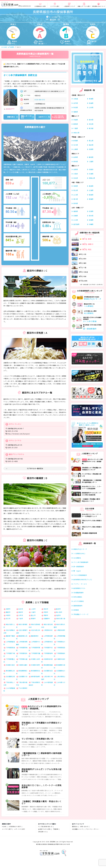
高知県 (75, 203)
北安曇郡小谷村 (21, 677)
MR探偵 (76, 610)
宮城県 (91, 103)
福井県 (91, 145)
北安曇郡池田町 (47, 672)
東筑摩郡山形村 (9, 672)
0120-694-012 (40, 100)
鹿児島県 (76, 224)
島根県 (91, 186)
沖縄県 (91, 224)
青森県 (91, 99)
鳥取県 (75, 186)
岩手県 (75, 103)
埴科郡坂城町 (35, 676)
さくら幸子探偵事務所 (20, 75)
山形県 (91, 107)
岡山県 (75, 190)
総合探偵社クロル (79, 588)
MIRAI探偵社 (77, 597)
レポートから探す (19, 829)
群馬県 (75, 124)
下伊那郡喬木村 (59, 654)
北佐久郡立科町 (34, 631)
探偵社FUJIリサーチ (80, 549)
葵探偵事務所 (77, 606)
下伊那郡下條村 (9, 654)
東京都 (91, 128)
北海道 (75, 99)
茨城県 (75, 120)
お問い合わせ (84, 826)
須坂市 (20, 612)
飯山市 (33, 615)
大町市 (20, 615)
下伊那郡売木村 (21, 654)
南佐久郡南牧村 (21, 625)
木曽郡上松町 (35, 659)
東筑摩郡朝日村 (21, 672)
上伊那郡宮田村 (47, 643)
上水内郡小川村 (59, 683)
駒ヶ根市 (59, 612)
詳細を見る (11, 117)
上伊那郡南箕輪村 (21, 643)
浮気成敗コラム (43, 832)
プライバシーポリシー (92, 829)
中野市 (8, 615)
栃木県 (91, 120)
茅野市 (46, 615)
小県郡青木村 (48, 630)
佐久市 (8, 618)
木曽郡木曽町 (35, 665)
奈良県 (75, 178)
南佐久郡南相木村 (34, 625)
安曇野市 (47, 618)
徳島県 (91, 195)
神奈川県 (76, 133)
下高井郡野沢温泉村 (34, 683)
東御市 (33, 618)
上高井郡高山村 (59, 677)
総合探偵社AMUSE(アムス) (82, 579)
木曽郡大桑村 (22, 665)
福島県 (75, 112)
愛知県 (75, 161)
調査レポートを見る (26, 117)
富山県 (91, 141)
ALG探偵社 (77, 558)
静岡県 (91, 157)
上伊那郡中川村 (34, 643)
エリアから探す (7, 829)
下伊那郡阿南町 (21, 649)
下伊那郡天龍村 (34, 654)
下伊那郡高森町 (9, 649)
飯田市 (58, 609)
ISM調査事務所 (78, 593)
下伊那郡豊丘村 (9, 660)
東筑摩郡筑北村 (34, 672)
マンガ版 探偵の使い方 (45, 826)
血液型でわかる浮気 (44, 829)
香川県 (75, 199)
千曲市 (20, 618)
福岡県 (75, 211)
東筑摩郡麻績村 (47, 666)
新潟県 (75, 141)
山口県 (75, 195)
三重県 (91, 161)
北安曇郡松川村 (59, 672)
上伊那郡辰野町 (47, 637)
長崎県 (75, 216)
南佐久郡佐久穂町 (59, 625)
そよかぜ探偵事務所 (80, 575)
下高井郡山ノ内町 (9, 683)
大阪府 (75, 174)
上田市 (33, 609)
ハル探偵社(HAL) (79, 553)
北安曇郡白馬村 (9, 677)
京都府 (91, 169)
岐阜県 (75, 157)
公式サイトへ (43, 117)
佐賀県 (91, 211)
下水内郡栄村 (22, 688)
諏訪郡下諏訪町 (9, 637)
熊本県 (91, 216)
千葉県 (75, 128)
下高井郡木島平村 (21, 683)
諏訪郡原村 (35, 636)
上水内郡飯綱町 (9, 689)
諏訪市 (8, 612)
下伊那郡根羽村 (59, 649)
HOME (4, 826)
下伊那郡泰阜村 (47, 654)
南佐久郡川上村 (9, 625)
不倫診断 (55, 829)
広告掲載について (77, 829)
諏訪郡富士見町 (21, 637)
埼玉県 (91, 124)
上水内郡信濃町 (47, 683)
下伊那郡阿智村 (34, 649)
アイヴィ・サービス (80, 584)
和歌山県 (92, 178)
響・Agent (77, 571)
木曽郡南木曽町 (47, 660)
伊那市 (46, 612)
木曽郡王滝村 (10, 665)
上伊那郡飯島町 (9, 643)
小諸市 (33, 612)
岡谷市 (46, 609)
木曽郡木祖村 (60, 659)
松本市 (20, 609)
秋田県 (75, 107)
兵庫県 (91, 174)
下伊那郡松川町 (59, 643)
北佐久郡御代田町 (21, 631)
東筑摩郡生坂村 (59, 666)
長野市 (8, 609)
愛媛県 (91, 199)
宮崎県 (91, 220)
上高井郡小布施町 (47, 677)
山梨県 (75, 149)
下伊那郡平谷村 (47, 649)
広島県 (91, 190)
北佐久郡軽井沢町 (9, 631)
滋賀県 (75, 169)
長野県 (91, 149)
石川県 (75, 145)
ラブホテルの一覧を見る (35, 468)
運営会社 (75, 826)
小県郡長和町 (60, 630)
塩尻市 (58, 615)
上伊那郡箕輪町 (59, 637)
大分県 (75, 220)
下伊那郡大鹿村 (21, 660)
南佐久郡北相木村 (47, 625)
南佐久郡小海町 (59, 619)
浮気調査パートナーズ (80, 614)
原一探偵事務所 (78, 567)
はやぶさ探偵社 (78, 601)
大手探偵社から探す (15, 826)
